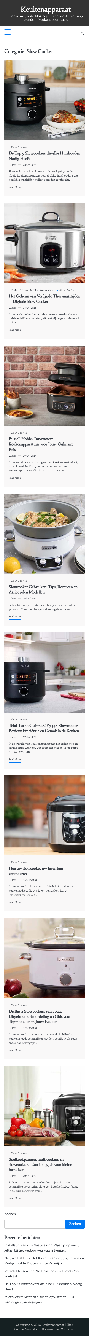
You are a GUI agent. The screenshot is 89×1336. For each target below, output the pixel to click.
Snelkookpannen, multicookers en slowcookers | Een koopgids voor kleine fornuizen (40, 1165)
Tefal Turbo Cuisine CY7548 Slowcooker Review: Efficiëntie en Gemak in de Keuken (44, 728)
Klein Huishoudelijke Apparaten (32, 290)
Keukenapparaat (46, 9)
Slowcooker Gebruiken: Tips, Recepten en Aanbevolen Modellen (43, 589)
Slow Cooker (19, 147)
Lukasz (12, 165)
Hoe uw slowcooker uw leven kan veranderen (36, 871)
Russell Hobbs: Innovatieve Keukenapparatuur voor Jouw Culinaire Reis (41, 444)
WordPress (67, 1329)
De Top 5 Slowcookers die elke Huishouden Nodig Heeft (44, 156)
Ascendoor (32, 1329)
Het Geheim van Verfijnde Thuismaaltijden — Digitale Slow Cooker (44, 298)
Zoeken (10, 1214)
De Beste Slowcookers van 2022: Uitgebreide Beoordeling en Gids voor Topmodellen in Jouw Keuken (40, 1017)
